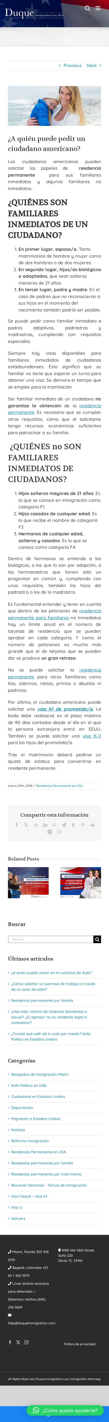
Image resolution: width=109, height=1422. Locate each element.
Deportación (22, 1107)
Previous (72, 65)
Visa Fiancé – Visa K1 (29, 1196)
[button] (12, 883)
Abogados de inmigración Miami (40, 1074)
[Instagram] (26, 1342)
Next (92, 65)
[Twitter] (18, 1342)
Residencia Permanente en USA (59, 786)
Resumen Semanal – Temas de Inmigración (49, 1185)
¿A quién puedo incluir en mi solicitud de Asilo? (51, 972)
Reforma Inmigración (30, 1140)
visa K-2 (92, 736)
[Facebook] (10, 1342)
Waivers (18, 1218)
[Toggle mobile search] (87, 8)
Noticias (18, 1129)
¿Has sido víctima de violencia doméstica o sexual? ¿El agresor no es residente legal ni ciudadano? (49, 1017)
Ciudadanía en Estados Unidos (38, 1096)
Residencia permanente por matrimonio (46, 1174)
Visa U (16, 1207)
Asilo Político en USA (28, 1085)
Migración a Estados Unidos (36, 1118)
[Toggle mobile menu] (98, 8)
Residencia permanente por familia (42, 1000)
